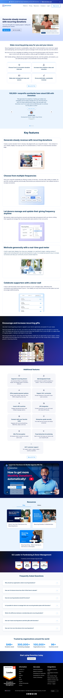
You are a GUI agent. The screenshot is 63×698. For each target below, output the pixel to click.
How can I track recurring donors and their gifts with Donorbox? (22, 620)
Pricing (30, 5)
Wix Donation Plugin (52, 676)
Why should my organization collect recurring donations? (20, 582)
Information (23, 667)
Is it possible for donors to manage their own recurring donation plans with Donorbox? (28, 605)
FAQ (20, 677)
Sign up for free (31, 86)
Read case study (31, 108)
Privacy (20, 681)
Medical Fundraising (37, 671)
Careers (21, 675)
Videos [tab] (39, 505)
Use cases (36, 667)
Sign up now (56, 5)
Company (42, 5)
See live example (16, 30)
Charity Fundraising (37, 677)
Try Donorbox (31, 658)
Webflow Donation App (52, 679)
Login (48, 5)
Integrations (51, 667)
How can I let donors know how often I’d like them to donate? (21, 590)
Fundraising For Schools (38, 675)
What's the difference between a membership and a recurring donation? (24, 613)
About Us (21, 671)
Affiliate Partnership (23, 683)
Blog (20, 673)
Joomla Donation (51, 681)
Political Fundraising (38, 669)
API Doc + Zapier (51, 683)
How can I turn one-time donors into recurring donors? (19, 628)
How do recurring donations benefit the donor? (17, 598)
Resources (36, 5)
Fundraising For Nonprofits (39, 673)
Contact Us (21, 669)
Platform (25, 5)
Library (20, 685)
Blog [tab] (24, 505)
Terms (20, 679)
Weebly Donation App (52, 677)
